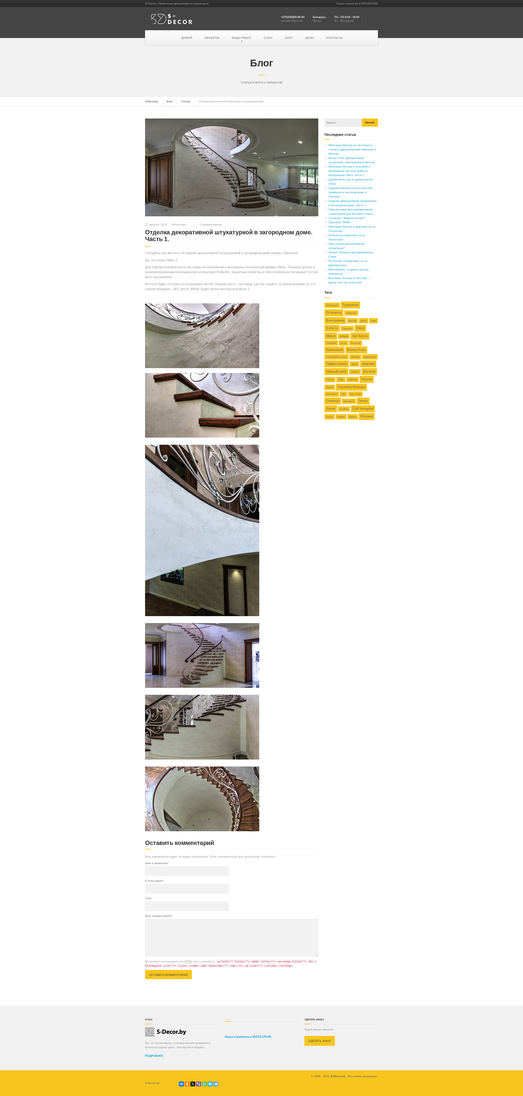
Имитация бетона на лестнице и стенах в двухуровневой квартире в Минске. (352, 149)
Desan (363, 401)
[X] (192, 1083)
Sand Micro (331, 394)
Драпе (354, 364)
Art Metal (344, 409)
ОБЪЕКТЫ (212, 37)
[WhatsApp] (204, 1083)
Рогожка (366, 416)
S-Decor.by (151, 101)
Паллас (330, 379)
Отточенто (334, 312)
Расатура (355, 343)
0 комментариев (211, 224)
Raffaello (344, 336)
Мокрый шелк (336, 371)
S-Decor (332, 328)
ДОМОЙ (186, 37)
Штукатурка (332, 305)
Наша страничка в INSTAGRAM (357, 3)
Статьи (185, 101)
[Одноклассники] (187, 1083)
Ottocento (347, 328)
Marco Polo (355, 394)
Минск (330, 336)
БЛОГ (289, 37)
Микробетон (370, 357)
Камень (341, 417)
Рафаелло (351, 313)
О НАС (268, 37)
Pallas (341, 379)
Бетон (343, 343)
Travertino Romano (351, 387)
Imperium (352, 379)
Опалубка (331, 343)
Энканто (355, 372)
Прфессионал (336, 363)
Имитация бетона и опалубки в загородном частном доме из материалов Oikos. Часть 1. (349, 171)
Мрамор (355, 357)
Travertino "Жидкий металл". (347, 218)
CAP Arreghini (362, 408)
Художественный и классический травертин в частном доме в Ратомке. (350, 192)
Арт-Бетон (360, 336)
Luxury (329, 417)
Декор (363, 321)
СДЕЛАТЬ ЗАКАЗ (319, 1040)
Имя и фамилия (157, 863)
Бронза (329, 387)
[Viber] (198, 1083)
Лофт (373, 321)
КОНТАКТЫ (334, 37)
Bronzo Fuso (356, 350)
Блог (170, 101)
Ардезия (368, 363)
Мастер (352, 321)
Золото (366, 379)
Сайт (148, 898)
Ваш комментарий (158, 915)
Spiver (330, 408)
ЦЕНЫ (309, 37)
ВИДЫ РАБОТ (241, 37)
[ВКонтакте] (181, 1083)
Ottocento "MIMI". (340, 222)
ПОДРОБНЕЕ (154, 1055)
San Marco (348, 401)
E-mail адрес (154, 880)
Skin (343, 394)
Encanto (369, 371)
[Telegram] (215, 1083)
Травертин (350, 305)
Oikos (360, 328)
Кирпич (352, 417)
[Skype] (210, 1083)
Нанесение (334, 350)
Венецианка (335, 320)
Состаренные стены (336, 357)
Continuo (332, 401)
